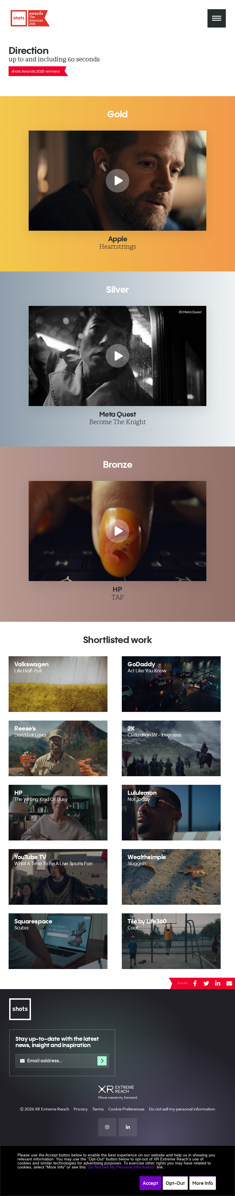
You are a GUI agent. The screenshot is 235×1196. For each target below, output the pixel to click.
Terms (98, 1109)
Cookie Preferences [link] (126, 1109)
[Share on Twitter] (206, 983)
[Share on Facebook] (195, 983)
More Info (202, 1183)
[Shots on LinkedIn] (128, 1127)
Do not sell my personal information (182, 1109)
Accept (150, 1183)
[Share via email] (229, 983)
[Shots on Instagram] (107, 1127)
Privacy (81, 1109)
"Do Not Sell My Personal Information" (121, 1167)
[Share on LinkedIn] (218, 983)
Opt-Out (175, 1183)
